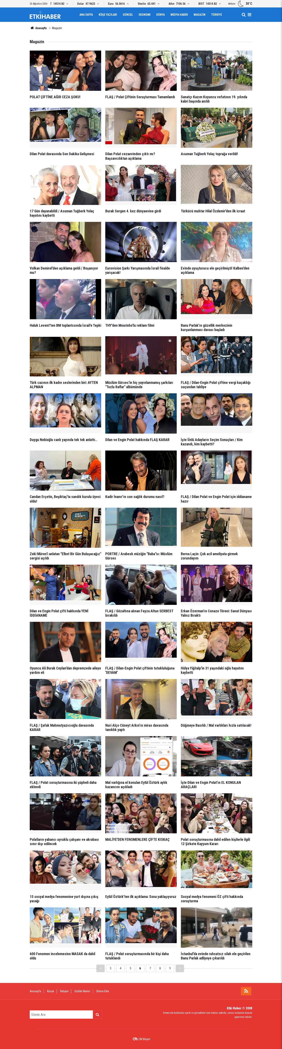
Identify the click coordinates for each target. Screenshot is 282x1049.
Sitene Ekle (102, 991)
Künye (50, 991)
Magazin (199, 14)
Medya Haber (179, 14)
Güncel (128, 14)
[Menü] (249, 15)
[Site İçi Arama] (243, 15)
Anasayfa (41, 28)
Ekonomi (144, 14)
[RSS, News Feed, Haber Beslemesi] (246, 991)
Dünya (160, 14)
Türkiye (216, 14)
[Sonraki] (180, 968)
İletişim (64, 991)
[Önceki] (100, 968)
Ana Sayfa (86, 14)
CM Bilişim (144, 1039)
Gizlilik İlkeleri (82, 991)
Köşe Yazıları (108, 14)
